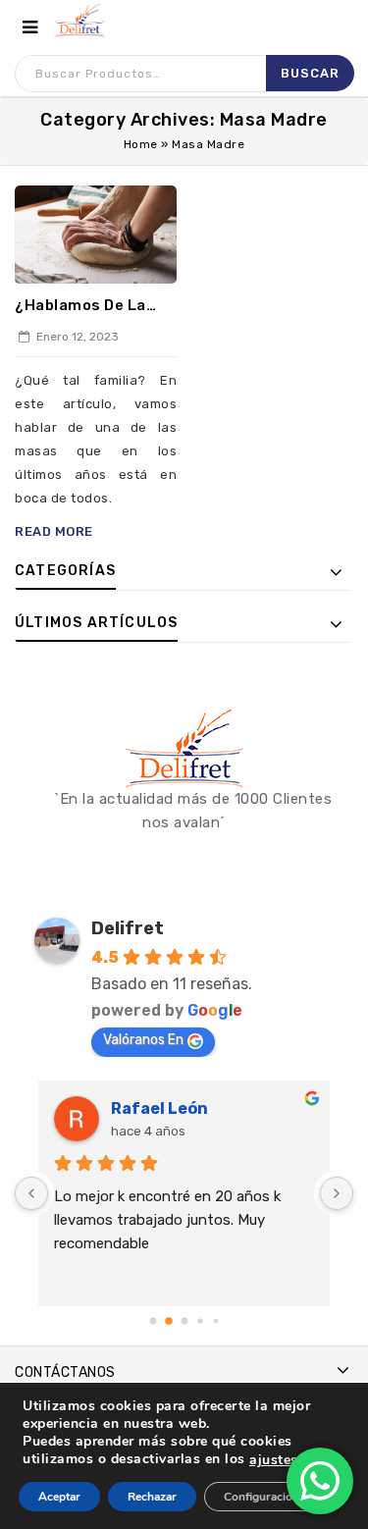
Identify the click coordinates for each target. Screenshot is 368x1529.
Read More (54, 531)
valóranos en (143, 1039)
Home (141, 144)
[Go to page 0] (152, 1320)
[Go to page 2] (184, 1320)
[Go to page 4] (215, 1320)
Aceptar (59, 1496)
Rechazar (152, 1496)
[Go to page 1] (169, 1321)
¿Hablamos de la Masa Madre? (80, 306)
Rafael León (159, 1108)
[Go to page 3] (199, 1320)
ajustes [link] (273, 1459)
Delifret (127, 928)
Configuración (261, 1496)
